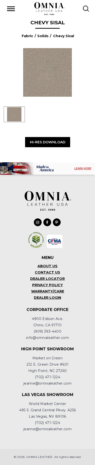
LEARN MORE (82, 168)
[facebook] (47, 222)
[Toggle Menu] (11, 8)
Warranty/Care (47, 291)
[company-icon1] (36, 240)
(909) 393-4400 (47, 331)
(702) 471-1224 (47, 377)
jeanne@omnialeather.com (47, 383)
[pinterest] (57, 222)
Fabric (27, 36)
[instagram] (38, 222)
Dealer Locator (47, 278)
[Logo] (49, 8)
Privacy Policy (47, 285)
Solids (42, 36)
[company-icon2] (55, 241)
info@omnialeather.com (47, 338)
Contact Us (47, 272)
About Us (47, 266)
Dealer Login (47, 297)
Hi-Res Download (47, 142)
